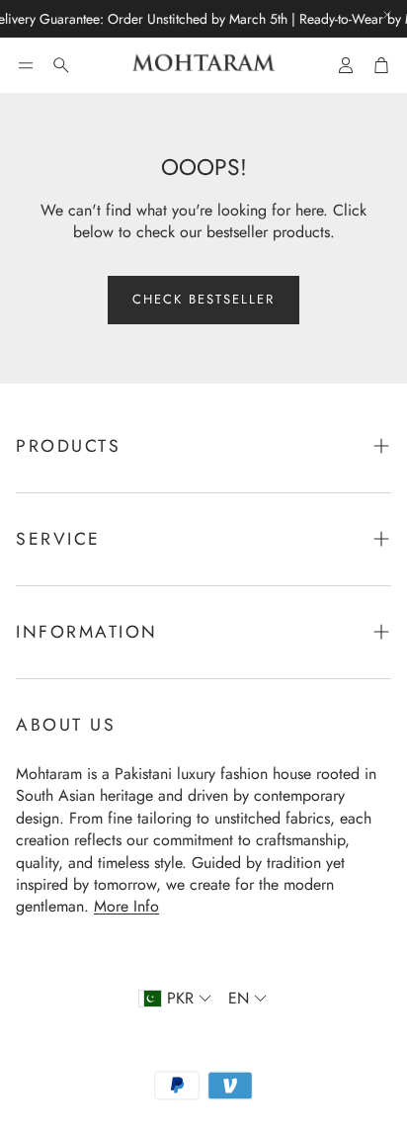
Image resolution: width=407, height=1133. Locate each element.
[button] (26, 65)
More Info (126, 906)
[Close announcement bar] (387, 15)
